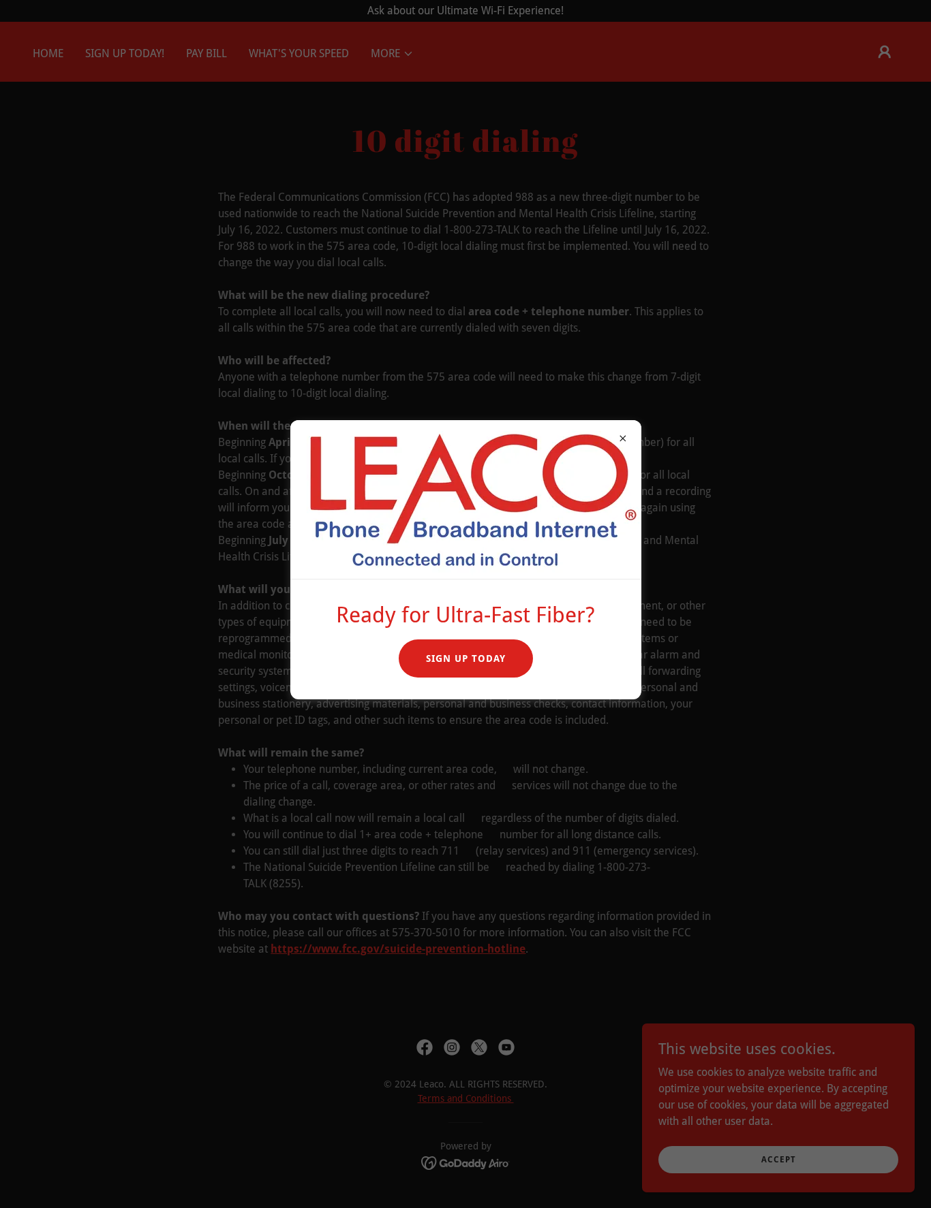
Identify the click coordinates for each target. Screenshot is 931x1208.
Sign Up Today (466, 658)
